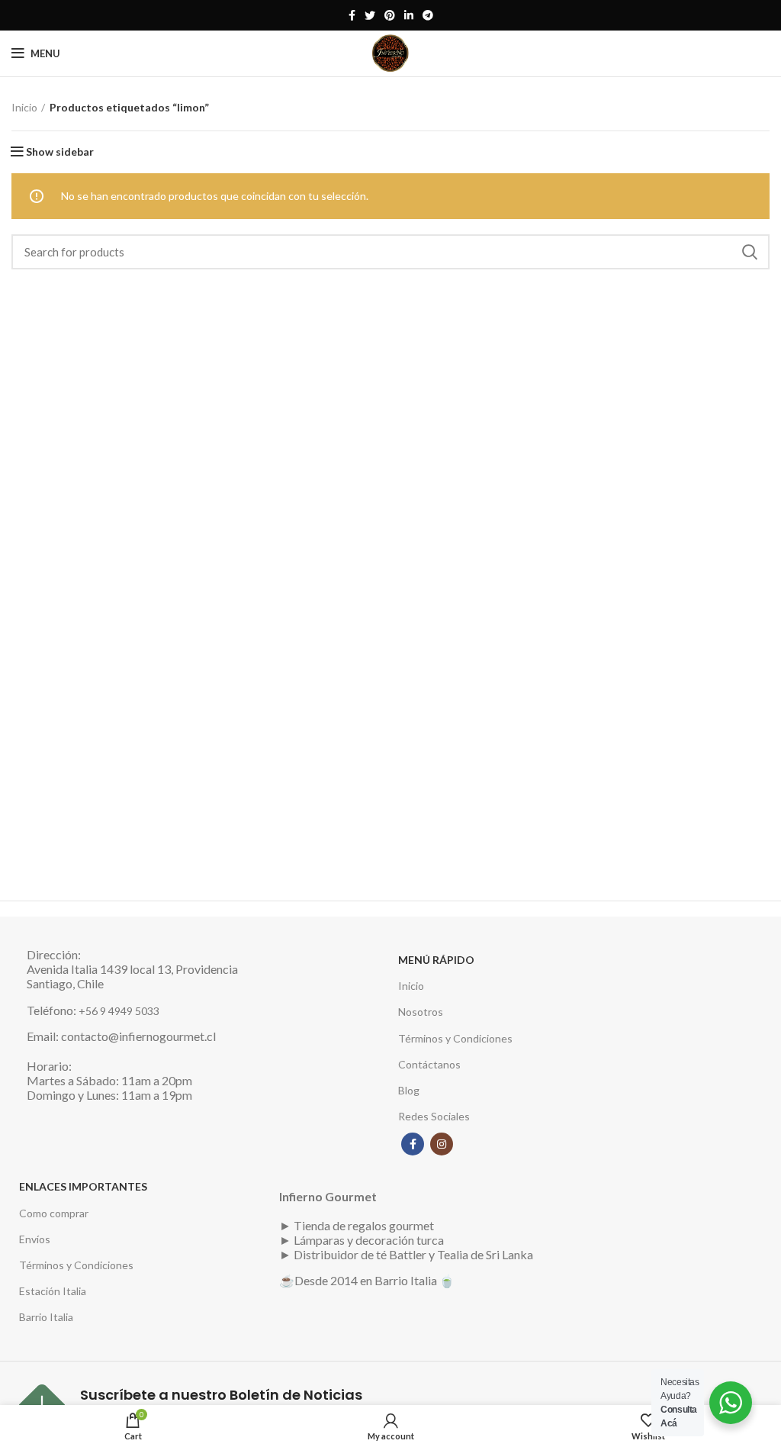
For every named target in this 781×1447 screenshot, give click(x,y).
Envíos (34, 1239)
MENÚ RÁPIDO (436, 959)
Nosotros (420, 1011)
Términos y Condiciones (455, 1038)
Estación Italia (52, 1290)
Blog (408, 1090)
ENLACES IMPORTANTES (83, 1186)
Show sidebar (60, 152)
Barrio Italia (46, 1316)
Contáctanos (429, 1064)
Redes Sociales (434, 1116)
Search (749, 251)
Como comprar (53, 1213)
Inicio (24, 107)
